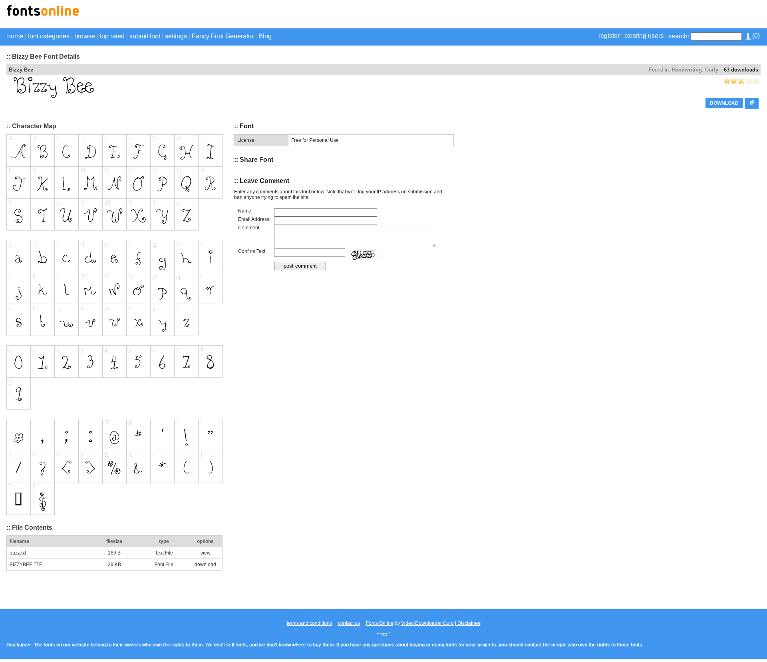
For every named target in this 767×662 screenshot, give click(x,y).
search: (678, 36)
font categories (49, 36)
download (205, 564)
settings (176, 36)
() (755, 35)
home (15, 36)
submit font (144, 36)
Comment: (249, 228)
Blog (265, 36)
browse (84, 36)
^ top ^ (384, 634)
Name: (245, 211)
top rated (112, 36)
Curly (711, 70)
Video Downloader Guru (427, 623)
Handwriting (687, 70)
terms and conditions (309, 623)
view (206, 553)
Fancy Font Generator (223, 36)
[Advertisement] (667, 15)
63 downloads (741, 70)
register (609, 35)
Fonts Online (379, 623)
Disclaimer (468, 623)
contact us (349, 623)
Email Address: (254, 219)
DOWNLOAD (724, 103)
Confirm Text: (252, 251)
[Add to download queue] (752, 103)
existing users (644, 35)
